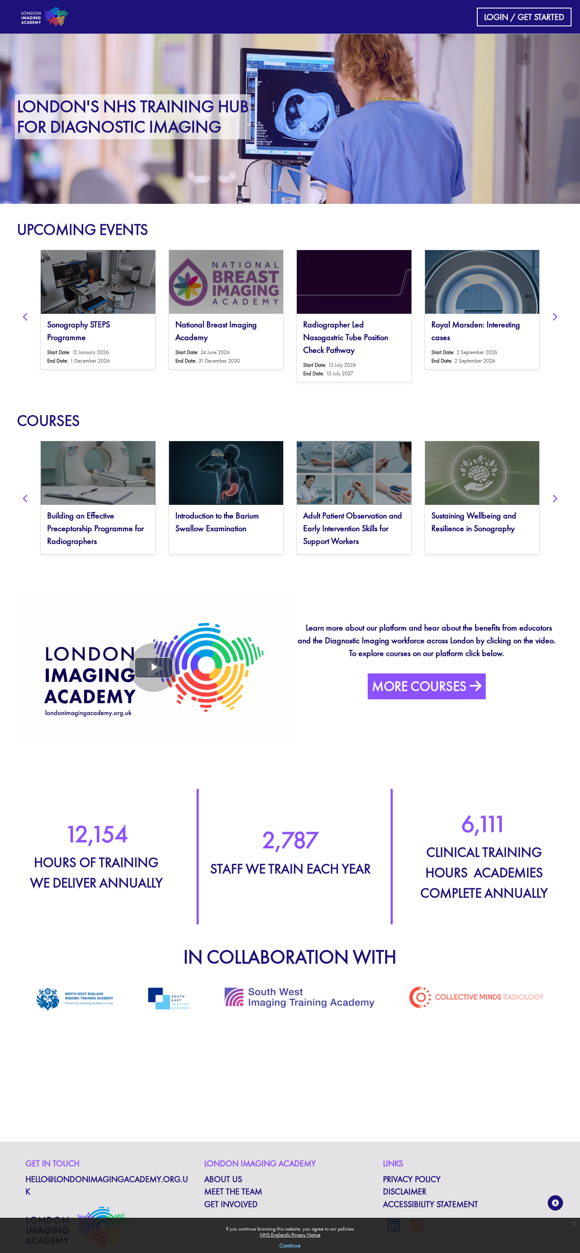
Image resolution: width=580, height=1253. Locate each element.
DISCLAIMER (404, 1191)
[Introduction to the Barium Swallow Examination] (226, 473)
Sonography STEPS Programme (78, 331)
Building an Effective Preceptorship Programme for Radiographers (95, 528)
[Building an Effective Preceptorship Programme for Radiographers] (98, 473)
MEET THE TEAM (233, 1191)
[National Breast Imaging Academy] (226, 282)
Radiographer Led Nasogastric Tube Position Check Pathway (345, 337)
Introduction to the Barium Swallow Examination (217, 522)
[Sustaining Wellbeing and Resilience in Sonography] (482, 473)
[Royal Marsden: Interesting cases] (482, 282)
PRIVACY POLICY (412, 1179)
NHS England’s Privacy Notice (290, 1234)
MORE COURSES (421, 686)
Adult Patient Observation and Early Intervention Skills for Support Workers (352, 528)
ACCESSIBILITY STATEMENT (430, 1204)
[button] (25, 317)
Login (496, 17)
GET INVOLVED (231, 1204)
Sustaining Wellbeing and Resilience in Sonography (473, 522)
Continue (290, 1245)
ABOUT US (223, 1179)
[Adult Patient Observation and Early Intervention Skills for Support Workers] (354, 473)
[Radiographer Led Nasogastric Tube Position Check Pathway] (354, 282)
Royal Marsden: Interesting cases (475, 331)
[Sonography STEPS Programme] (98, 282)
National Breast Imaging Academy (216, 331)
